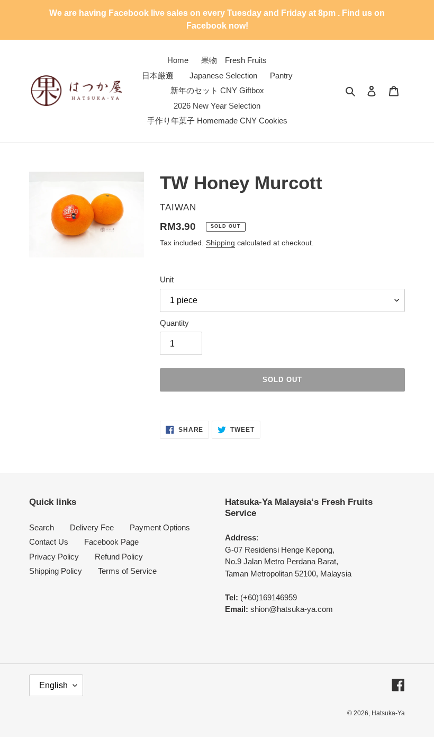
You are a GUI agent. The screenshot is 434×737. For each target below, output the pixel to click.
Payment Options (160, 527)
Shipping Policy (55, 570)
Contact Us (48, 541)
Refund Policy (119, 556)
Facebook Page (111, 541)
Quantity (174, 322)
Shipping (220, 242)
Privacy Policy (54, 556)
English (53, 685)
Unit (167, 279)
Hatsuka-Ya (388, 713)
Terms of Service (127, 570)
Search (41, 527)
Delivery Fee (92, 527)
